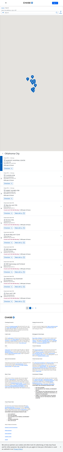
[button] (60, 447)
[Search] (57, 13)
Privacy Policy (18, 449)
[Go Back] (2, 153)
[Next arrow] (35, 308)
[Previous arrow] (27, 308)
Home (2, 8)
